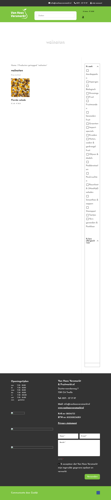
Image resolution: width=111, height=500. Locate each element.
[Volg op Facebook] (98, 492)
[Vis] (90, 332)
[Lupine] (90, 264)
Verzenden (92, 477)
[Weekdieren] (90, 340)
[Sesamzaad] (90, 317)
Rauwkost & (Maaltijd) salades (92, 188)
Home (13, 65)
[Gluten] (90, 256)
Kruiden (93, 135)
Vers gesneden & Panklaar (92, 223)
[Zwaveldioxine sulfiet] (90, 348)
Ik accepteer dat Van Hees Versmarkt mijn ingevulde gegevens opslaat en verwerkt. (78, 468)
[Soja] (90, 325)
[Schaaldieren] (90, 302)
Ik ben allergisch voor (90, 241)
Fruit (91, 97)
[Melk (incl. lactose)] (90, 271)
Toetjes (92, 215)
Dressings (93, 93)
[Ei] (90, 249)
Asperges (93, 82)
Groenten (93, 124)
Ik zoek (89, 67)
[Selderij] (90, 309)
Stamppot (91, 211)
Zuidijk (34, 493)
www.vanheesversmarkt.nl (71, 408)
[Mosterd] (90, 279)
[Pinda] (90, 294)
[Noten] (90, 287)
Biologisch (91, 89)
